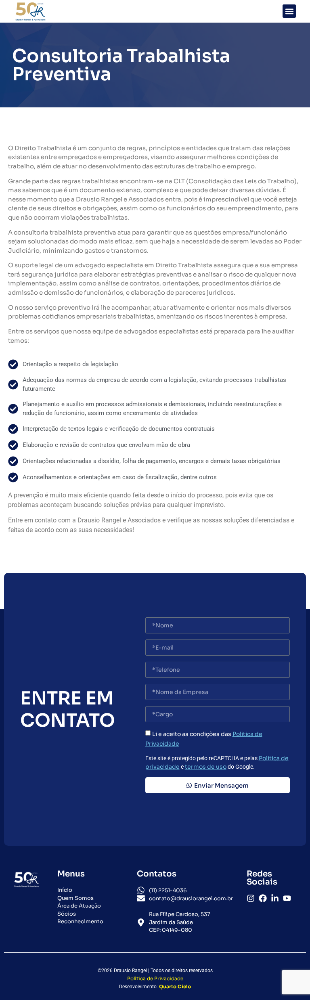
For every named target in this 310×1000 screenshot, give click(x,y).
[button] (289, 11)
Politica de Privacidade (155, 978)
